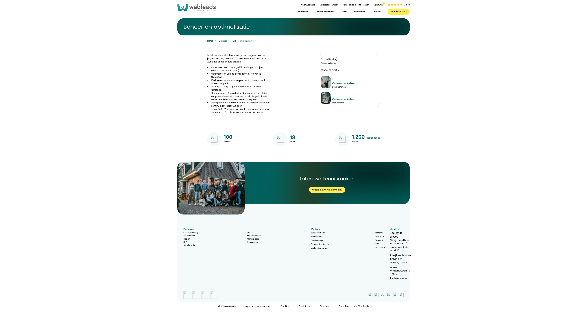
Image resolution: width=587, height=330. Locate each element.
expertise (223, 40)
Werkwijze (379, 236)
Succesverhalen (318, 232)
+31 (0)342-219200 (397, 235)
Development (189, 235)
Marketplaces (253, 238)
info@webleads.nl (400, 255)
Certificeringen (317, 240)
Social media (189, 245)
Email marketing (254, 235)
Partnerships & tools (320, 244)
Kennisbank (380, 247)
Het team (379, 232)
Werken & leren (379, 242)
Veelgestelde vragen (320, 247)
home (210, 40)
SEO (249, 232)
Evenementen (317, 236)
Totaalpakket (252, 241)
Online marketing (190, 232)
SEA (185, 241)
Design (186, 238)
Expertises (303, 11)
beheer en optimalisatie (243, 40)
